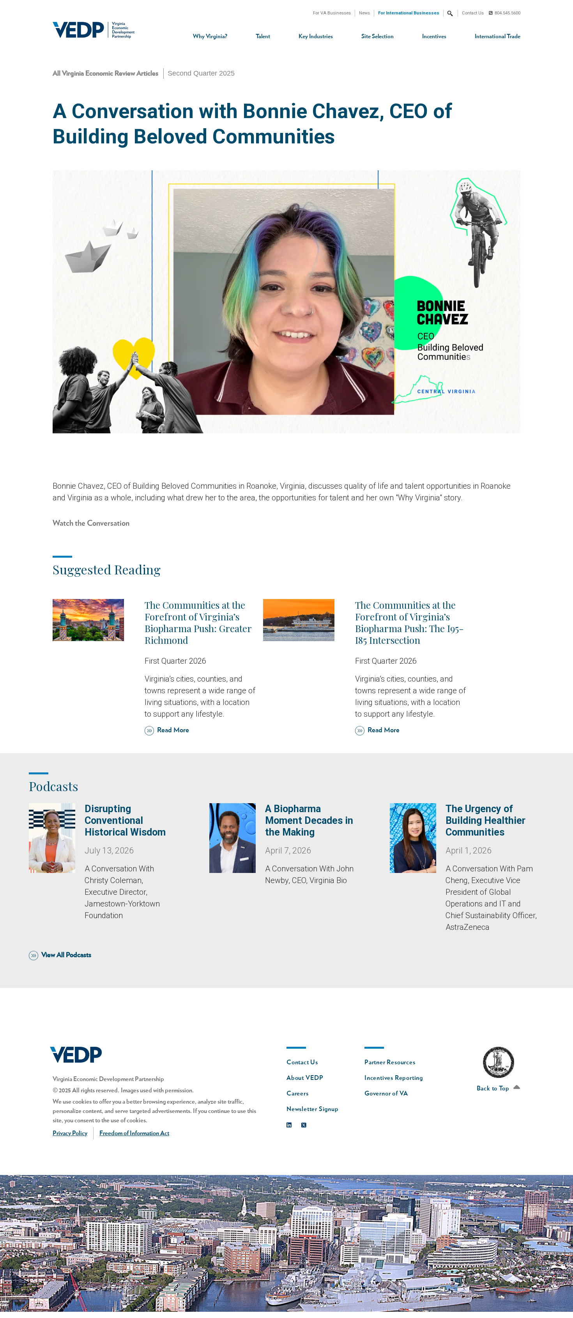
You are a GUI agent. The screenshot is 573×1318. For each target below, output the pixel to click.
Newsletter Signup (312, 1109)
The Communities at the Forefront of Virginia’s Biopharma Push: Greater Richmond (198, 622)
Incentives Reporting (393, 1078)
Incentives (434, 36)
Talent (263, 36)
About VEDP (305, 1078)
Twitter (305, 1123)
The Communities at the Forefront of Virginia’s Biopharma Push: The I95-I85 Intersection (409, 622)
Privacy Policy (70, 1133)
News (364, 13)
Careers (297, 1093)
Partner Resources (390, 1062)
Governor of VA (386, 1093)
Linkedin (290, 1123)
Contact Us (473, 13)
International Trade (497, 36)
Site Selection (377, 36)
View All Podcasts (66, 955)
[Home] (96, 30)
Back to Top (494, 1088)
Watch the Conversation (91, 523)
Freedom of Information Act (134, 1133)
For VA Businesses (332, 13)
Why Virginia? (210, 36)
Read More (173, 730)
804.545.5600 (507, 13)
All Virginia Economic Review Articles (105, 73)
